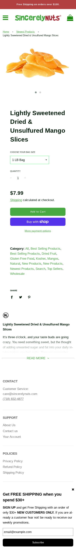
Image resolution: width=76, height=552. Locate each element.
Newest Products (25, 31)
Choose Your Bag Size (22, 152)
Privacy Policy (13, 461)
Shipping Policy (13, 472)
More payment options (38, 230)
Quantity (15, 171)
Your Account (12, 437)
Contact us (10, 431)
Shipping (16, 200)
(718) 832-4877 (13, 399)
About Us (9, 425)
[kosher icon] (6, 317)
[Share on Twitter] (21, 297)
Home (6, 31)
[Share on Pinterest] (29, 297)
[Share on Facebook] (13, 297)
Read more (36, 358)
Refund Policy (12, 467)
